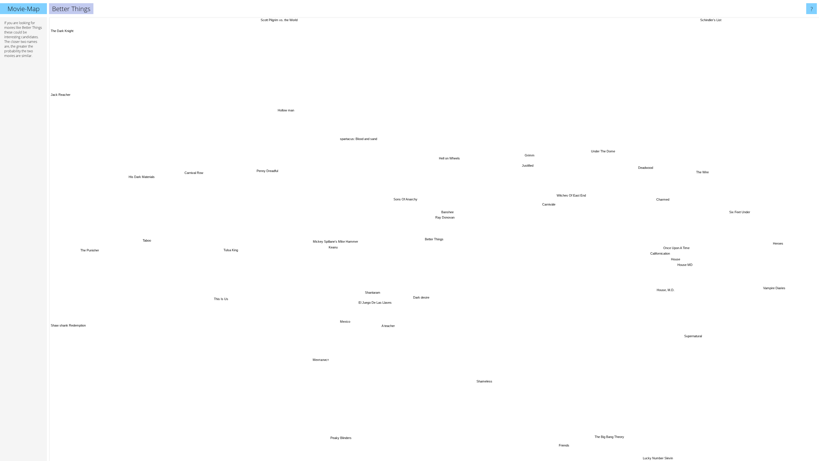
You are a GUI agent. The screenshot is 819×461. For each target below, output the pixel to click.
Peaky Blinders (304, 433)
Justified (533, 166)
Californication (660, 256)
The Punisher (90, 242)
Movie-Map (23, 8)
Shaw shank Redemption (68, 357)
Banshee (451, 210)
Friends (570, 443)
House (677, 260)
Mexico (338, 317)
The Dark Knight (62, 40)
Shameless (469, 383)
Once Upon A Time (675, 250)
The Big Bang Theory (609, 437)
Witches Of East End (572, 194)
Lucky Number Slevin (666, 458)
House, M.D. (668, 290)
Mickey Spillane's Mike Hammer (339, 239)
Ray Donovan (450, 216)
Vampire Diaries (772, 290)
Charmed (664, 200)
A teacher (380, 322)
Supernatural (683, 341)
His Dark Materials (149, 165)
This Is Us (227, 309)
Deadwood (650, 169)
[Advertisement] (23, 127)
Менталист (321, 359)
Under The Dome (606, 150)
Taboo (147, 229)
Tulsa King (233, 244)
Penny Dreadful (273, 164)
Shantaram (377, 291)
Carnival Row (201, 163)
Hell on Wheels (455, 158)
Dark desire (416, 295)
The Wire (706, 175)
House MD (686, 265)
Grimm (531, 154)
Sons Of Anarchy (418, 195)
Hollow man (249, 128)
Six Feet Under (743, 213)
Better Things (434, 239)
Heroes (780, 245)
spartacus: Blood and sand (351, 141)
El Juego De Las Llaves (370, 299)
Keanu (330, 244)
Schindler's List (715, 20)
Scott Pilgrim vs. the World (227, 20)
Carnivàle (552, 205)
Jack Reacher (60, 102)
